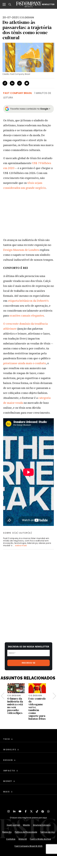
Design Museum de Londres (21, 250)
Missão (26, 825)
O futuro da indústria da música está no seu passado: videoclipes (15, 706)
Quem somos (13, 825)
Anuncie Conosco (42, 825)
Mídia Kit (23, 839)
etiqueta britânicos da (22, 301)
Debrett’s (43, 301)
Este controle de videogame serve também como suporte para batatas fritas (37, 709)
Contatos (10, 839)
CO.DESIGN (27, 17)
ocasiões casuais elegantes (26, 315)
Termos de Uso (47, 832)
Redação (7, 832)
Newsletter (48, 4)
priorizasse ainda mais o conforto (24, 363)
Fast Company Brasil (17, 93)
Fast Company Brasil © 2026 (28, 846)
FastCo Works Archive (40, 839)
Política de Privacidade (26, 832)
